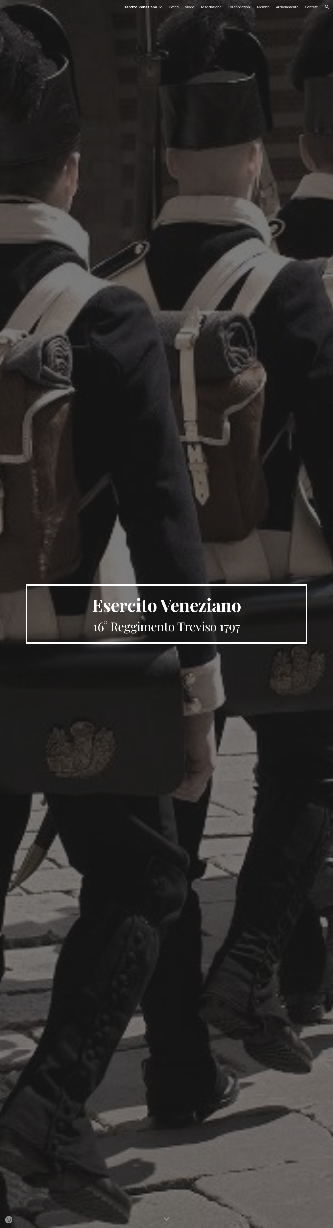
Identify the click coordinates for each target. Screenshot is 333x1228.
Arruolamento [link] (287, 6)
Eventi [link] (174, 6)
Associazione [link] (211, 6)
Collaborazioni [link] (239, 6)
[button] (327, 7)
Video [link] (189, 6)
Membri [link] (263, 6)
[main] (166, 614)
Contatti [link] (311, 6)
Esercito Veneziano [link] (139, 6)
